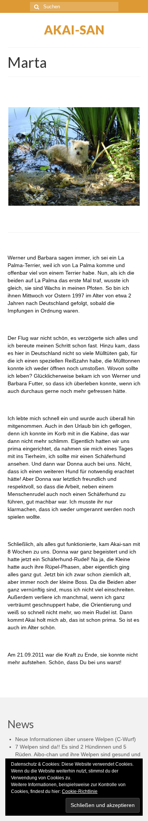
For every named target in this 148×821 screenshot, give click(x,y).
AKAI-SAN (74, 29)
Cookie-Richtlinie (80, 791)
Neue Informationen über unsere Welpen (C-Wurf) (75, 739)
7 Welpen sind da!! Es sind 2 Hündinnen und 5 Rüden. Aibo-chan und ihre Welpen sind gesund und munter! (77, 754)
